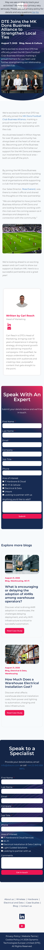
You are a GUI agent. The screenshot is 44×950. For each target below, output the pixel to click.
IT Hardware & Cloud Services (18, 837)
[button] (22, 14)
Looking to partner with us (18, 495)
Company (7, 450)
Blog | (17, 906)
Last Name (8, 431)
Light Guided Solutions (15, 847)
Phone (5, 469)
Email (5, 440)
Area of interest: (9, 834)
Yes (33, 12)
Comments (7, 855)
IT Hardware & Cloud (15, 481)
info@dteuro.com (10, 765)
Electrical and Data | (15, 902)
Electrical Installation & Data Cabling (22, 844)
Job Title (7, 459)
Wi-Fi (6, 841)
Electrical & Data (13, 488)
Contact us (26, 906)
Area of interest (10, 478)
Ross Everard (28, 189)
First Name (8, 421)
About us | (10, 899)
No (37, 12)
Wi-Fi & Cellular (13, 485)
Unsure (8, 491)
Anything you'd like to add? (16, 499)
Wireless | (22, 899)
